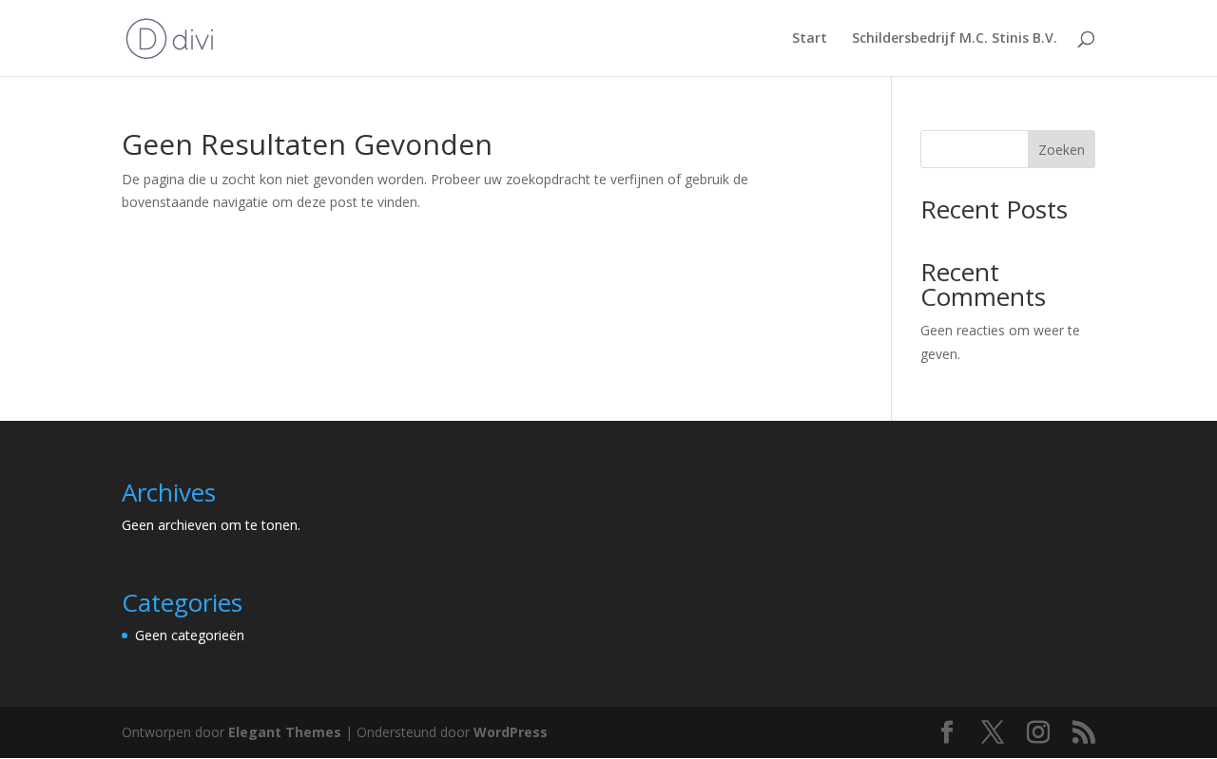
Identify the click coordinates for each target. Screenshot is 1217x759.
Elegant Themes (284, 732)
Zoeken (1061, 150)
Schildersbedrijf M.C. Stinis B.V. (954, 39)
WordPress (510, 732)
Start (809, 39)
